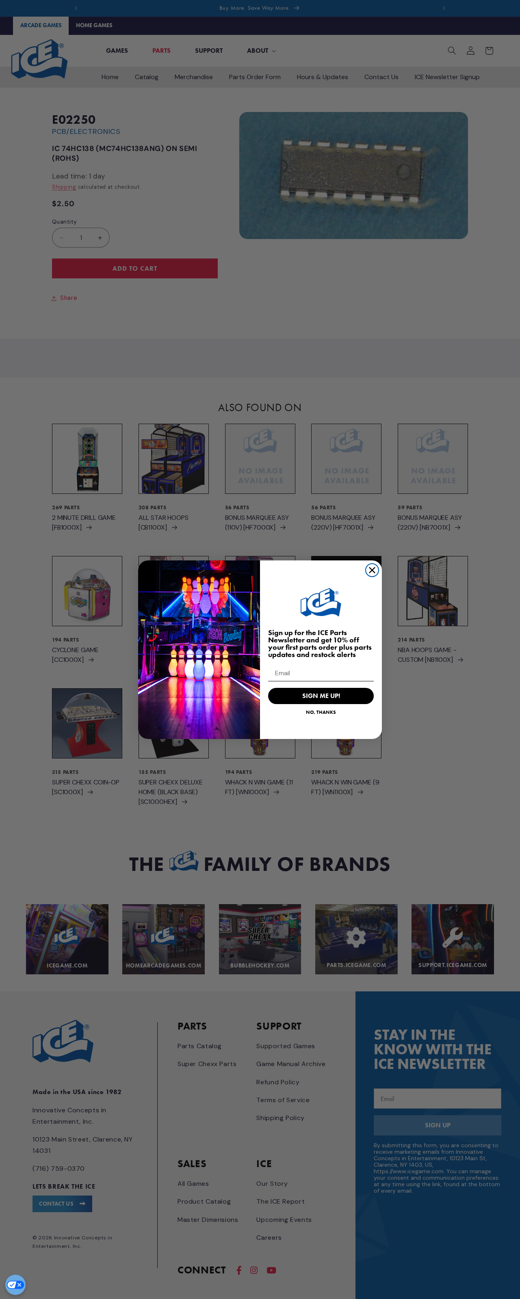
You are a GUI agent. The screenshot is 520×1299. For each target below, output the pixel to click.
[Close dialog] (372, 570)
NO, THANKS (321, 712)
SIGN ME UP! (321, 696)
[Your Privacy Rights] (15, 1285)
